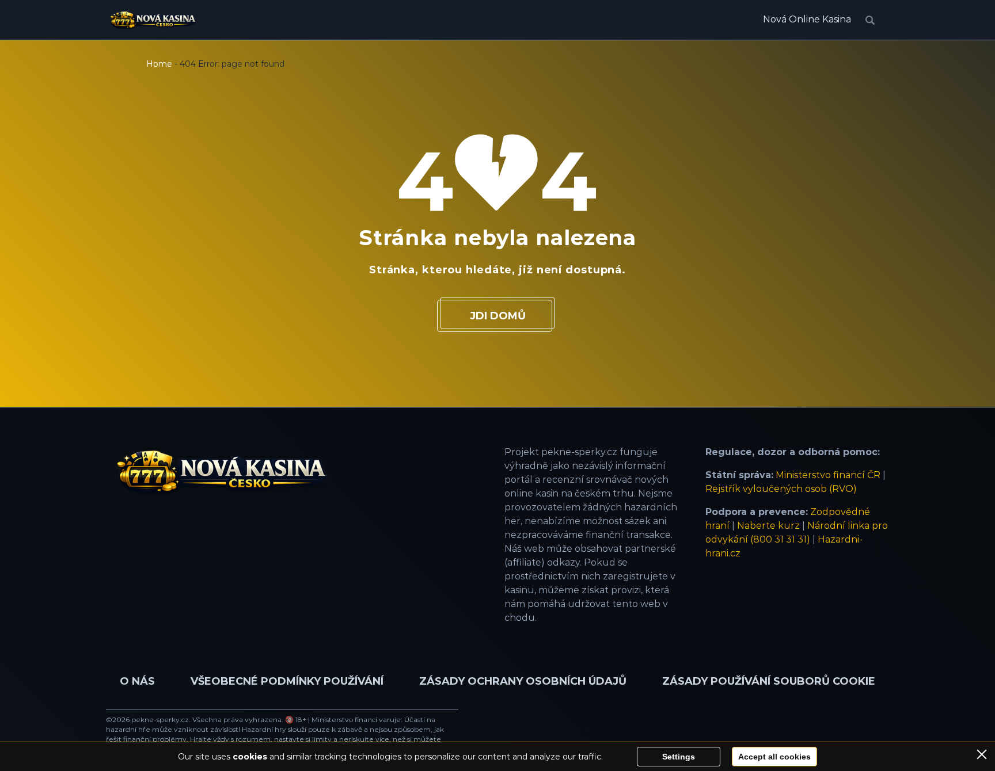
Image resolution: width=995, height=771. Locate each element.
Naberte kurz (768, 525)
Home (159, 64)
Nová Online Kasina (807, 19)
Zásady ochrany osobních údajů (522, 681)
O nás (137, 681)
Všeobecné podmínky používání (287, 681)
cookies (250, 756)
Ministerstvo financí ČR (828, 475)
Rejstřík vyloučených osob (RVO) (781, 488)
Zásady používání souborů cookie (768, 681)
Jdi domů (498, 316)
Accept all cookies (774, 756)
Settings (678, 756)
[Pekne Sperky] (153, 20)
